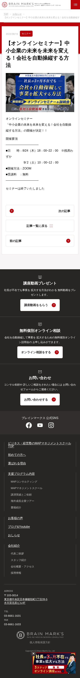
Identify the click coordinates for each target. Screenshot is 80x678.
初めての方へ (17, 454)
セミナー (26, 33)
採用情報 (16, 572)
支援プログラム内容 (21, 473)
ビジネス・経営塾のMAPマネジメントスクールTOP (39, 445)
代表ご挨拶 (17, 553)
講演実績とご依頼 (21, 494)
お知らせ (17, 14)
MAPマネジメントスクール (26, 488)
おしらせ (14, 535)
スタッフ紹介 (18, 560)
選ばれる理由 (17, 463)
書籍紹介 (16, 507)
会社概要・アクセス (22, 566)
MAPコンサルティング (24, 481)
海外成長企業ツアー (22, 500)
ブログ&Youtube (19, 526)
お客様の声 (15, 518)
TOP (6, 14)
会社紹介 (14, 545)
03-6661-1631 (12, 615)
